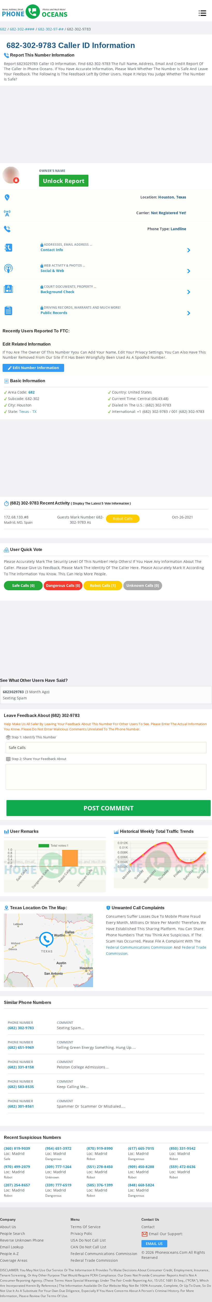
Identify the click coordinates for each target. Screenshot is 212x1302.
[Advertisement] (106, 122)
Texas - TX (27, 411)
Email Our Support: (165, 1233)
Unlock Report (64, 181)
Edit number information (35, 367)
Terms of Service (86, 1226)
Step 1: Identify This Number (33, 737)
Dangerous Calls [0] (63, 585)
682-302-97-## (51, 29)
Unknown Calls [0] (142, 585)
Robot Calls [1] (103, 585)
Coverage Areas (13, 1260)
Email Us (154, 1243)
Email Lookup (12, 1246)
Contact (148, 1226)
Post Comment (109, 808)
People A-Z (9, 1253)
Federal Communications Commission (139, 947)
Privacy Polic (81, 1233)
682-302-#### (22, 29)
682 (3, 29)
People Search (12, 1233)
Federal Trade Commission (94, 1260)
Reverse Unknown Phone (22, 1240)
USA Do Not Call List (88, 1240)
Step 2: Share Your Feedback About (39, 758)
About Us (8, 1226)
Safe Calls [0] (23, 585)
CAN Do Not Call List (88, 1246)
